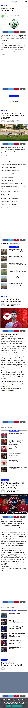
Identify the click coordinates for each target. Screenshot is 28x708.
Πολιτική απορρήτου (17, 705)
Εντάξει (8, 705)
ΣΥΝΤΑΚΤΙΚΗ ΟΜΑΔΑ (11, 491)
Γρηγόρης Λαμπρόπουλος (8, 607)
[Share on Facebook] (5, 32)
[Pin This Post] (16, 32)
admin (8, 16)
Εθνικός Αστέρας (14, 426)
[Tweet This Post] (11, 32)
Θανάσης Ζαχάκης (11, 121)
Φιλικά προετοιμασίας (15, 243)
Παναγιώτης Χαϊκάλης (7, 427)
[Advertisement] (14, 74)
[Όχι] (26, 702)
